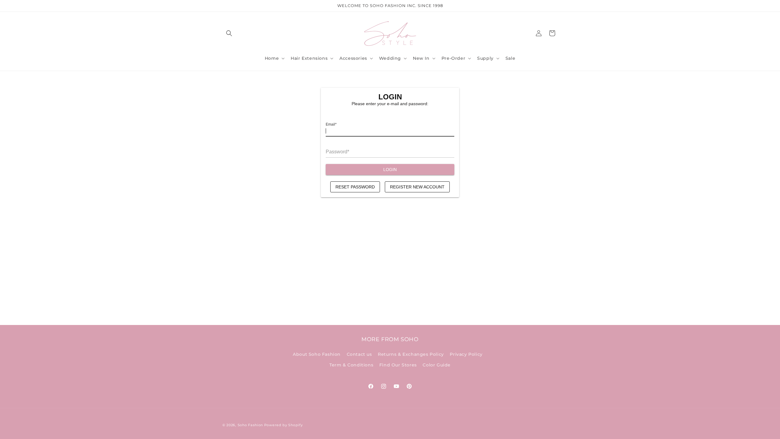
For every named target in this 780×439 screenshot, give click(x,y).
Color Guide (437, 365)
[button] (229, 33)
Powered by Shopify (283, 425)
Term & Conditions (351, 365)
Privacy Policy (466, 354)
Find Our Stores (398, 365)
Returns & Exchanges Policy (411, 354)
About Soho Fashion (317, 354)
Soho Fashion (250, 425)
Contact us (359, 354)
